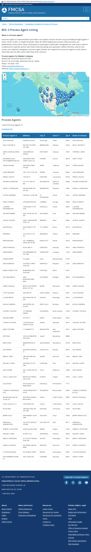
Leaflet (74, 115)
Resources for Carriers (51, 512)
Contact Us (47, 522)
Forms (45, 519)
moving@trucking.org (14, 66)
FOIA (70, 519)
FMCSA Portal (7, 522)
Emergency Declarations (27, 515)
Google (86, 115)
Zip (68, 135)
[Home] (24, 11)
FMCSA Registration (16, 24)
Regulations (6, 512)
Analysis (4, 519)
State (56, 135)
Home (4, 24)
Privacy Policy (73, 531)
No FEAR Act (72, 525)
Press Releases (23, 512)
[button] (68, 99)
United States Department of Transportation (18, 4)
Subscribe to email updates (76, 477)
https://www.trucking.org (18, 68)
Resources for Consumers (52, 515)
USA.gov (71, 538)
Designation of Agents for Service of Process (41, 24)
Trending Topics (48, 525)
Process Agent (10, 135)
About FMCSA (7, 509)
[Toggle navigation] (86, 10)
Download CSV (7, 129)
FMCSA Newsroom (25, 509)
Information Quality (75, 522)
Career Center (48, 509)
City (42, 135)
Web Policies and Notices (77, 541)
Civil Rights (72, 515)
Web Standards (73, 544)
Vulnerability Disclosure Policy (78, 534)
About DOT (72, 509)
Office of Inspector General (78, 528)
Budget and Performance (77, 512)
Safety (4, 515)
